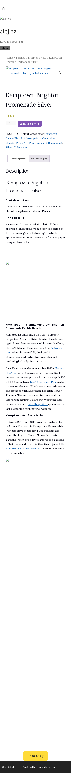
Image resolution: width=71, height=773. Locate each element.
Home (9, 57)
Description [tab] (18, 158)
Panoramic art (38, 143)
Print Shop (35, 756)
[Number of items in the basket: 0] (3, 8)
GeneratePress (45, 767)
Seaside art (55, 143)
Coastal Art (49, 138)
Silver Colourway (16, 147)
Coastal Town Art (17, 143)
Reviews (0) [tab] (39, 158)
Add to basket (29, 123)
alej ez (8, 31)
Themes (20, 57)
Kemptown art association (22, 448)
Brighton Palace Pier (43, 382)
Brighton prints (37, 57)
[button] (59, 72)
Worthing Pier (38, 404)
